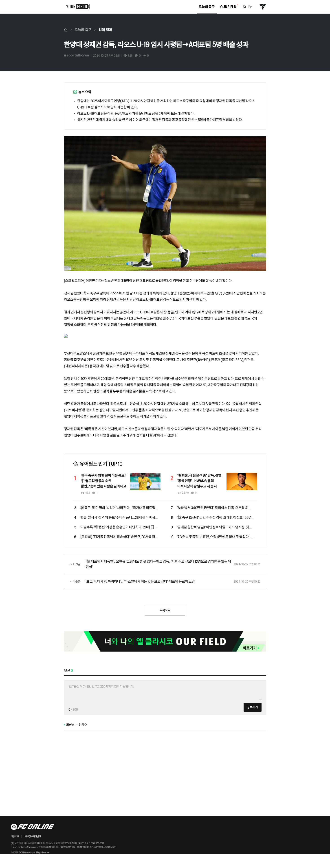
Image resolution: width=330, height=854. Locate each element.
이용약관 (15, 836)
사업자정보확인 (109, 847)
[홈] (66, 30)
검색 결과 (105, 30)
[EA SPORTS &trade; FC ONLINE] (33, 827)
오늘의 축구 (83, 30)
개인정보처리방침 (33, 836)
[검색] (244, 6)
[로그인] (250, 6)
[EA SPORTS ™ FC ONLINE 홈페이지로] (262, 6)
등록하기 (252, 707)
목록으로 (165, 610)
